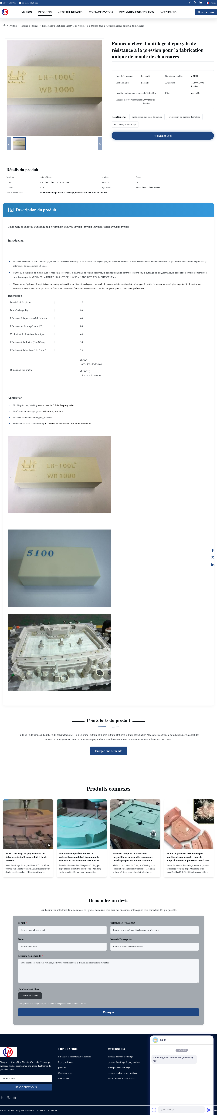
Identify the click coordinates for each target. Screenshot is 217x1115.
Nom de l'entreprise (121, 939)
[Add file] (154, 1109)
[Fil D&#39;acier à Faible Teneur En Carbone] (4, 25)
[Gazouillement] (212, 557)
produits (62, 1067)
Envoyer (108, 1012)
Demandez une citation (136, 12)
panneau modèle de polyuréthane (122, 1072)
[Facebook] (190, 2)
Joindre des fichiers (28, 989)
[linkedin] (14, 1097)
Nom (21, 939)
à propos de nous (65, 1062)
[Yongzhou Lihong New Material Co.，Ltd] (5, 12)
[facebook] (2, 1097)
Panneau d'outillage (29, 25)
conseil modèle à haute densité (121, 1078)
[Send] (209, 1109)
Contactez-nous (101, 12)
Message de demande (30, 956)
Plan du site (63, 1078)
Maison (26, 12)
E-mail (22, 923)
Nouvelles (168, 12)
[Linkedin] (200, 2)
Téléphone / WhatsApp (122, 923)
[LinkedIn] (212, 564)
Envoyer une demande (108, 751)
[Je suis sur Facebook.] (212, 550)
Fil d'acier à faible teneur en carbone (74, 1056)
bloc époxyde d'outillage (119, 1067)
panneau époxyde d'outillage (120, 1056)
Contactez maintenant (28, 872)
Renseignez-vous (206, 12)
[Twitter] (195, 2)
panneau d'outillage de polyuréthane (124, 1062)
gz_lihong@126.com (30, 2)
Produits (45, 12)
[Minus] (209, 1040)
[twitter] (8, 1097)
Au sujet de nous (70, 12)
